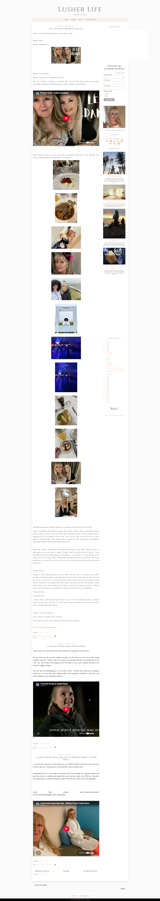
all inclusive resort (39, 637)
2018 (106, 384)
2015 (106, 390)
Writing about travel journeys (114, 240)
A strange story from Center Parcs (66, 646)
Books (73, 20)
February (108, 364)
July (107, 359)
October (108, 355)
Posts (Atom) (42, 874)
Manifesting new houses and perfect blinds (114, 201)
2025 (106, 344)
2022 (106, 350)
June (107, 361)
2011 (106, 400)
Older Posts (90, 871)
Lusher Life (80, 9)
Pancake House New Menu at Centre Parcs (114, 175)
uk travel (52, 637)
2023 (106, 348)
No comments (50, 636)
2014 (106, 393)
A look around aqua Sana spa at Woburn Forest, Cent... (115, 371)
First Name (107, 80)
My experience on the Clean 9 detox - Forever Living (114, 267)
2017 (106, 386)
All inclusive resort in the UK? (66, 29)
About (80, 20)
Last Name (107, 85)
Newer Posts (42, 871)
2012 (106, 397)
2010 (106, 402)
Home (66, 20)
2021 (106, 377)
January (108, 374)
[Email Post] (55, 636)
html (107, 93)
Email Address (114, 74)
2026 (106, 341)
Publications (91, 20)
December (108, 352)
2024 (106, 346)
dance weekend (47, 637)
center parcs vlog (39, 748)
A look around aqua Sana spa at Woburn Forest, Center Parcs (66, 758)
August (108, 357)
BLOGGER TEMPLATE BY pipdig (80, 899)
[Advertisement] (114, 306)
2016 (106, 388)
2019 (106, 381)
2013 (106, 395)
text (107, 96)
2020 (106, 379)
